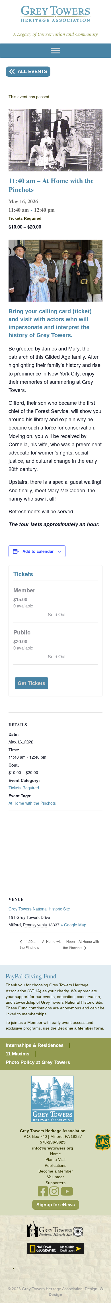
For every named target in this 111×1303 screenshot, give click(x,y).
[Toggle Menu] (55, 50)
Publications (55, 1165)
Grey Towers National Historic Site (39, 909)
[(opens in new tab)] (55, 1229)
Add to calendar (38, 551)
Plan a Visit (55, 1159)
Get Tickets (31, 683)
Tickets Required (24, 787)
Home (55, 1153)
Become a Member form (80, 1028)
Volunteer (55, 1177)
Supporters (55, 1182)
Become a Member (55, 1171)
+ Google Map (73, 925)
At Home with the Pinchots (32, 803)
